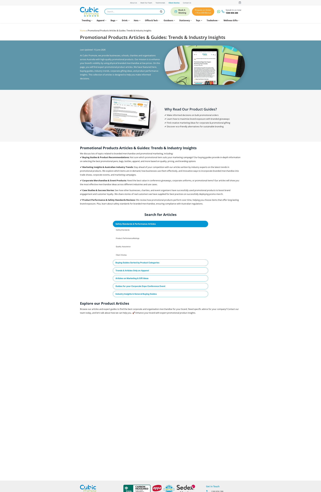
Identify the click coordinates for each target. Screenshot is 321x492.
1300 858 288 (232, 13)
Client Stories (174, 3)
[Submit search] (161, 11)
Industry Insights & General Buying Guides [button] (136, 294)
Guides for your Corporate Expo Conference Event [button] (140, 286)
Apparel (100, 20)
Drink (125, 20)
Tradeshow (212, 20)
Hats (136, 20)
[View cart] (240, 2)
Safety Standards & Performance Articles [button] (135, 224)
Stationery (184, 20)
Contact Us (187, 3)
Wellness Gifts (231, 20)
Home (83, 30)
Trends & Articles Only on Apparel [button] (132, 270)
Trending (86, 20)
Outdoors (168, 20)
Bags (113, 20)
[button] (87, 20)
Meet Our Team (146, 3)
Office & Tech (151, 20)
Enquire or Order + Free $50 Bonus (203, 11)
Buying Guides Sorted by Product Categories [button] (137, 262)
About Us (133, 3)
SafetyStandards (123, 230)
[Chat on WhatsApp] (218, 11)
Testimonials (160, 3)
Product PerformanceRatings (127, 238)
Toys (198, 20)
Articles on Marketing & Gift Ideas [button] (131, 278)
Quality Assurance (123, 247)
